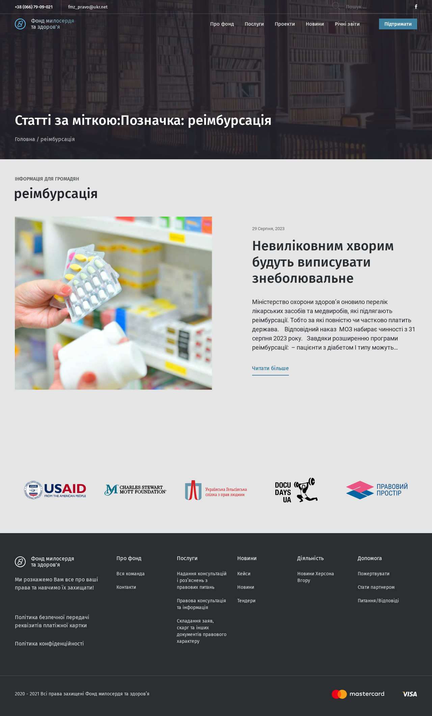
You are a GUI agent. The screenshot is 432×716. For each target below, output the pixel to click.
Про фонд (222, 24)
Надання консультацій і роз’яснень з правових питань (201, 580)
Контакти (126, 587)
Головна (25, 139)
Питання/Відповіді (378, 601)
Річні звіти (347, 24)
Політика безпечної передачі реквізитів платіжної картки (52, 621)
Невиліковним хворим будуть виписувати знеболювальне (323, 262)
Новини (315, 24)
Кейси (243, 574)
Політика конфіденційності (49, 643)
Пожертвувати (373, 574)
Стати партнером (376, 587)
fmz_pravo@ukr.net (88, 6)
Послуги (254, 24)
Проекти (285, 24)
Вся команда (130, 574)
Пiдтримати (398, 24)
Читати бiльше (270, 368)
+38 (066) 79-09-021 (34, 6)
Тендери (246, 601)
